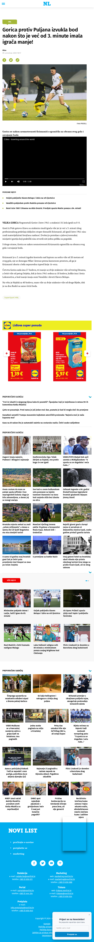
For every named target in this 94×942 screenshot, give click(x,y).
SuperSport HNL (11, 297)
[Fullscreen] (83, 181)
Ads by (82, 185)
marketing (18, 853)
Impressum (47, 935)
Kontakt (47, 924)
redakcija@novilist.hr (25, 876)
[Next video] (12, 181)
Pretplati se (72, 934)
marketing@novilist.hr (65, 879)
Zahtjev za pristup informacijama (47, 932)
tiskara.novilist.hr (63, 890)
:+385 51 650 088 (65, 882)
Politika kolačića (47, 930)
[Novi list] (47, 4)
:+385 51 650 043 (26, 910)
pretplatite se (20, 847)
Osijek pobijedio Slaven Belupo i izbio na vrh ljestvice (30, 198)
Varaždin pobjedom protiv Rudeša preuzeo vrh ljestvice (31, 203)
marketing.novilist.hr (64, 876)
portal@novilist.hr (26, 890)
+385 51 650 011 (26, 879)
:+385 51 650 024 (65, 896)
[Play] (5, 181)
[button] (87, 353)
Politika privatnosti (47, 927)
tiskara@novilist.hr (64, 893)
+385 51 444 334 (26, 893)
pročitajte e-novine (23, 842)
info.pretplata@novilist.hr (22, 908)
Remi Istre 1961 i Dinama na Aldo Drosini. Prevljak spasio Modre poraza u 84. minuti (43, 208)
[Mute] (18, 181)
